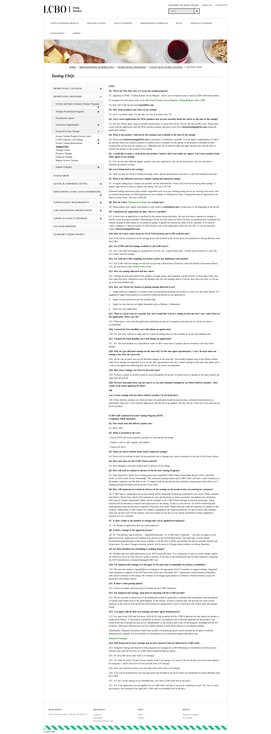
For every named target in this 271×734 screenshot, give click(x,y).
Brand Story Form (142, 266)
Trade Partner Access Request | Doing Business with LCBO (177, 100)
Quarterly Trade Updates (69, 234)
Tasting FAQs (62, 146)
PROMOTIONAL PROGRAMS (131, 67)
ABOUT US (207, 5)
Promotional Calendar (67, 88)
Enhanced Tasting (137, 202)
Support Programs (64, 167)
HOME (72, 67)
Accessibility (187, 718)
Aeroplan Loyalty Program (70, 218)
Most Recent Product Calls (103, 721)
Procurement (98, 718)
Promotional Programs (67, 96)
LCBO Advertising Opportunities (72, 210)
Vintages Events (63, 150)
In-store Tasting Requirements (69, 143)
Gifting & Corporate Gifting (70, 184)
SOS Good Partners (64, 226)
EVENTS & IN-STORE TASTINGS (166, 67)
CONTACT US (221, 5)
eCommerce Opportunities (67, 125)
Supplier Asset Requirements (71, 202)
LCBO (140, 715)
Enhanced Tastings (64, 157)
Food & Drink (61, 176)
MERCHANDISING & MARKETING (96, 67)
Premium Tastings (64, 153)
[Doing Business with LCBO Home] (74, 15)
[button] (101, 89)
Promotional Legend (65, 118)
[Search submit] (197, 11)
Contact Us (97, 715)
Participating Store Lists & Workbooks (77, 192)
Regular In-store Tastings (67, 160)
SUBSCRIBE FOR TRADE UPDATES (183, 5)
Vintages (141, 718)
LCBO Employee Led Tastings (69, 140)
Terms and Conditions (191, 715)
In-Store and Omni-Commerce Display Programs (77, 104)
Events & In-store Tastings (67, 131)
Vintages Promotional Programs (70, 111)
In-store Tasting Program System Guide (73, 136)
